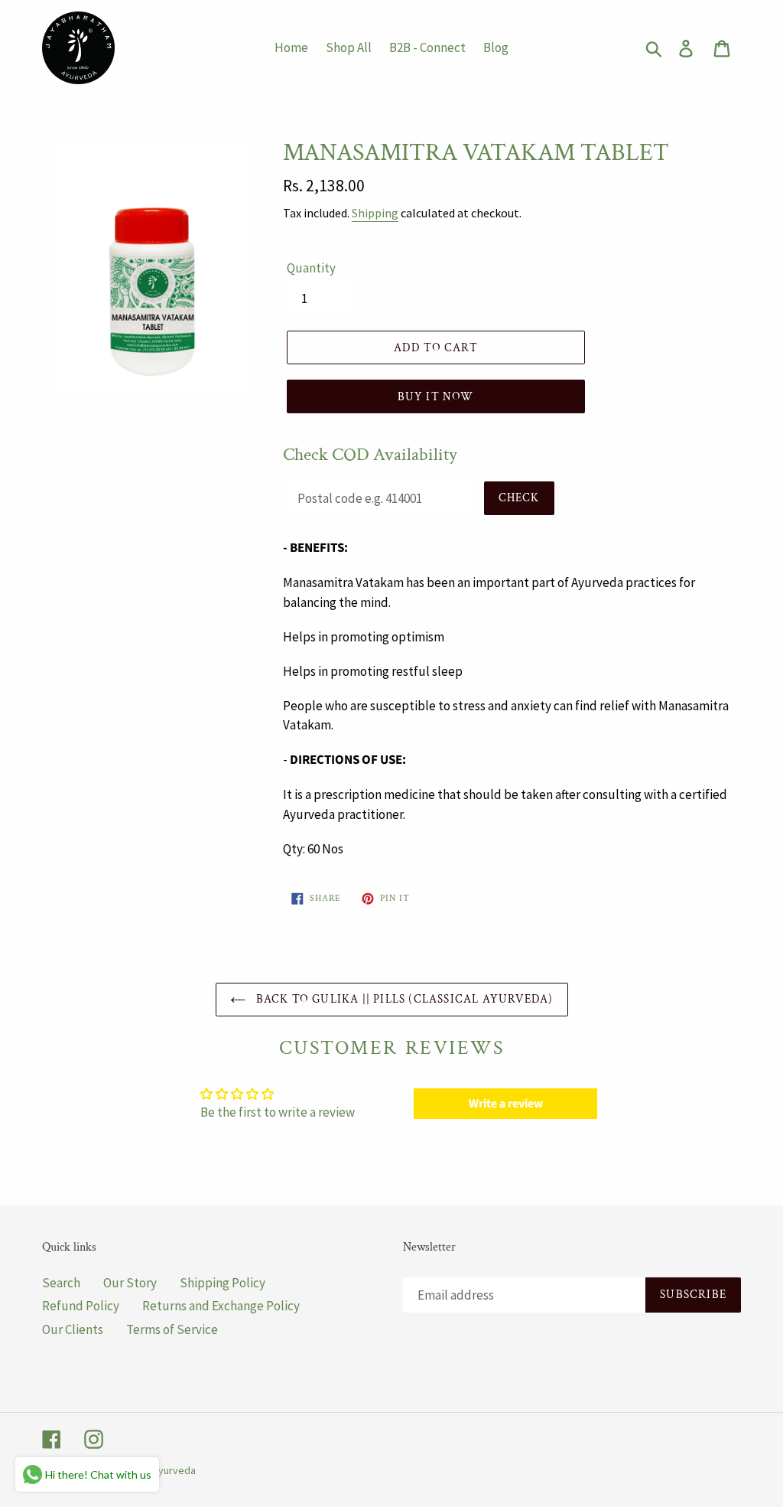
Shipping (375, 212)
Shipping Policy (222, 1282)
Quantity (311, 267)
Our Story (130, 1282)
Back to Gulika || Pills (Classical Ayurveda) (403, 999)
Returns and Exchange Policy (221, 1305)
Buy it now (436, 397)
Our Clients (72, 1329)
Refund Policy (80, 1305)
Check (519, 498)
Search (61, 1282)
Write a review (506, 1103)
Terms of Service (172, 1329)
